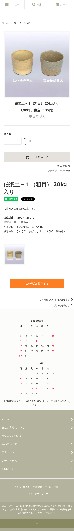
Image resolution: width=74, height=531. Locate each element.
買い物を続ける (62, 305)
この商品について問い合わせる (54, 299)
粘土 (16, 23)
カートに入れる (39, 157)
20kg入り (28, 23)
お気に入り (38, 116)
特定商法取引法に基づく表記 (46, 487)
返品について (63, 165)
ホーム (5, 23)
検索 (39, 4)
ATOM (26, 487)
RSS (16, 487)
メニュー (14, 4)
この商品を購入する (37, 283)
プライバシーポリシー (37, 493)
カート (64, 4)
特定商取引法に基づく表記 (57, 170)
